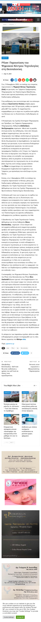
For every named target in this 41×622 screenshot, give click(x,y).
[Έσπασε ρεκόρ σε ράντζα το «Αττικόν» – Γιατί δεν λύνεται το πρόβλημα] (11, 396)
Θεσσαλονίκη (24, 348)
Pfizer (13, 348)
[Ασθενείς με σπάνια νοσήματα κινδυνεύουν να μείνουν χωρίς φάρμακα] (29, 419)
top (17, 348)
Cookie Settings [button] (9, 617)
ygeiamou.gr (10, 344)
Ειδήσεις (5, 58)
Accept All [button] (20, 617)
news (8, 348)
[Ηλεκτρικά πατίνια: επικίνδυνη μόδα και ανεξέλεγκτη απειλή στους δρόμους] (29, 396)
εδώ (24, 339)
